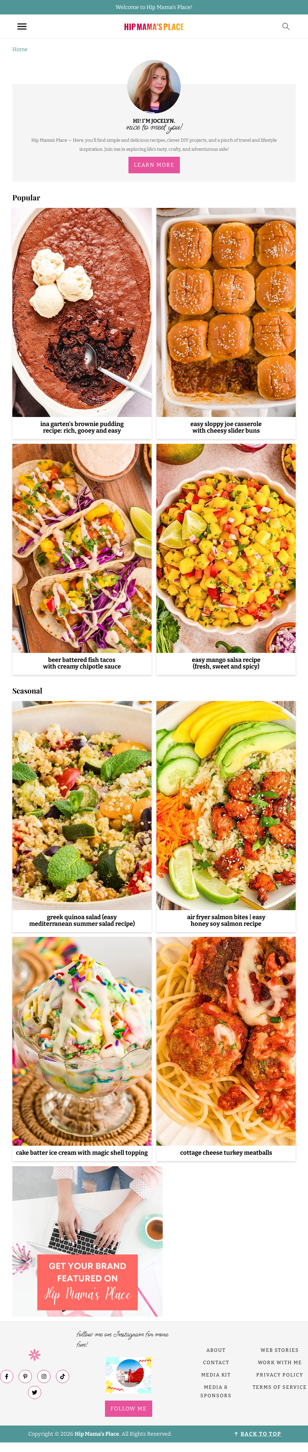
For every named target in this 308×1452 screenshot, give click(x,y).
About (216, 1350)
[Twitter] (34, 1392)
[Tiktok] (62, 1376)
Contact (216, 1362)
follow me (128, 1408)
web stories (279, 1350)
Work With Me (280, 1362)
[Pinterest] (25, 1376)
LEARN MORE (154, 165)
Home (20, 49)
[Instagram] (44, 1376)
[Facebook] (6, 1376)
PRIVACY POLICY (279, 1375)
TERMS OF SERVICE (280, 1387)
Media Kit (216, 1375)
